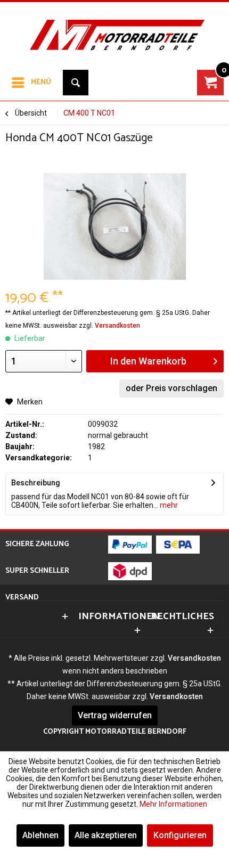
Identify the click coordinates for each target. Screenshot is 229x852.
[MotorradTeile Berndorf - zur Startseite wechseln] (114, 28)
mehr (168, 505)
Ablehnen (40, 835)
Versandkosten (117, 325)
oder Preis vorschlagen (171, 388)
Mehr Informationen (173, 804)
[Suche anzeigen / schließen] (75, 82)
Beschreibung (35, 482)
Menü (41, 82)
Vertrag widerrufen (115, 715)
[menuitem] (30, 82)
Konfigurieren (180, 835)
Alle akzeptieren (106, 835)
